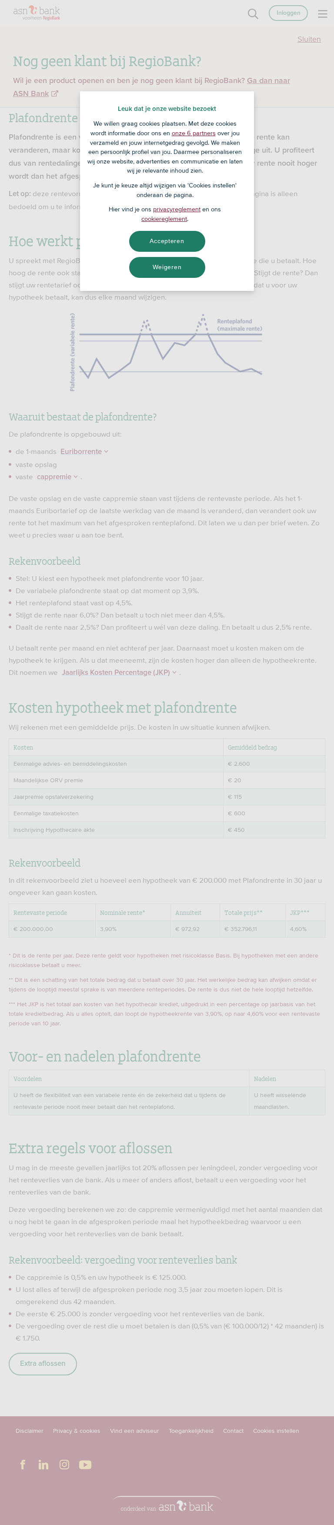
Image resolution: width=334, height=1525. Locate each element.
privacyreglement (176, 209)
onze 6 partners (194, 133)
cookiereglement (164, 218)
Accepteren (167, 240)
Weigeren (167, 267)
